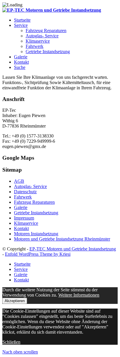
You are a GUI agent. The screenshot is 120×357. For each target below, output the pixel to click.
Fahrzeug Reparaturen (34, 202)
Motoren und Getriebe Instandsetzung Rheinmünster (62, 238)
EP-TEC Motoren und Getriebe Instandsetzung (72, 248)
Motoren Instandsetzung (36, 233)
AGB (19, 181)
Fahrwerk (23, 196)
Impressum (24, 217)
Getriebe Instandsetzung (36, 212)
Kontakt (21, 228)
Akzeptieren (15, 301)
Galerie (20, 207)
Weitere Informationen (78, 294)
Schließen (11, 341)
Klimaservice (26, 223)
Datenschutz (25, 191)
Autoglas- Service (30, 186)
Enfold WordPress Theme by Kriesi (37, 254)
